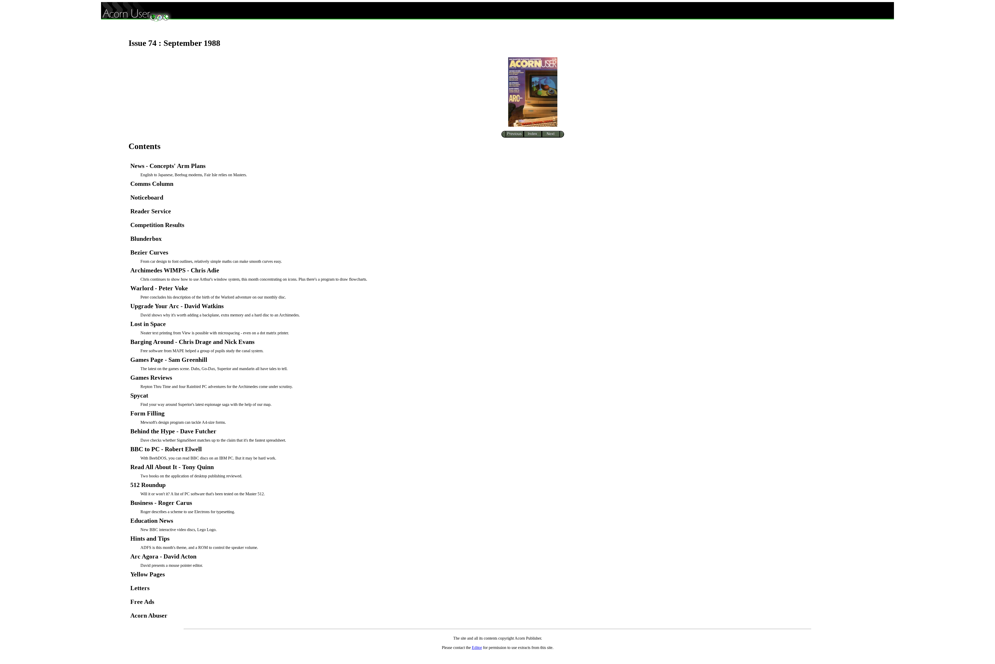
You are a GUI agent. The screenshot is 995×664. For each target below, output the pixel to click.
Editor (477, 647)
